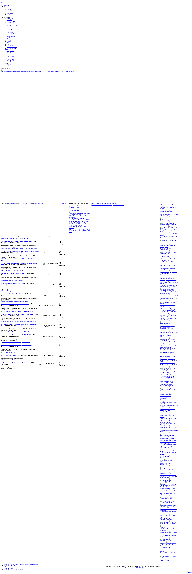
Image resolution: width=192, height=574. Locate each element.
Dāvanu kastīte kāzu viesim (8, 355)
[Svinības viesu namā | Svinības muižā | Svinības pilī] (104, 203)
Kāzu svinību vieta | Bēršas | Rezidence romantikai (166, 329)
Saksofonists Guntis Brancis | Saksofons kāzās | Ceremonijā (167, 437)
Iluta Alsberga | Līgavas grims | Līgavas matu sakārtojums (167, 519)
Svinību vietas (10, 18)
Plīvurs (8, 14)
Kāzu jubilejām (10, 51)
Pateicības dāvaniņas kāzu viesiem (9, 293)
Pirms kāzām (10, 45)
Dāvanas (6, 49)
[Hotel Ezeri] (80, 221)
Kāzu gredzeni (10, 32)
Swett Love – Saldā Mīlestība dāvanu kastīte (12, 362)
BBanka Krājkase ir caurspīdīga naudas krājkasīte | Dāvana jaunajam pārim (168, 364)
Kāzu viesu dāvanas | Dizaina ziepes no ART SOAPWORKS (16, 334)
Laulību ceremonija (11, 21)
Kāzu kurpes (10, 13)
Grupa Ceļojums (164, 458)
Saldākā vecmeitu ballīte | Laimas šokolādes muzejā (168, 512)
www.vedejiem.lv (145, 572)
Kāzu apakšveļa (10, 10)
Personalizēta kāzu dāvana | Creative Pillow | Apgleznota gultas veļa (168, 286)
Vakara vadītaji (10, 33)
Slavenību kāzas (10, 56)
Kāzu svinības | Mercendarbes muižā (168, 220)
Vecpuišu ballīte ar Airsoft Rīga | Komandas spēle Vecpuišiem (167, 378)
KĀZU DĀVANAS (24, 203)
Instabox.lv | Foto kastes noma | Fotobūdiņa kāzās (167, 249)
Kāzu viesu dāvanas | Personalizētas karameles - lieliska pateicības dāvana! (20, 251)
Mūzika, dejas (10, 38)
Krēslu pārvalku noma (165, 323)
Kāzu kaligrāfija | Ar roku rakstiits (168, 523)
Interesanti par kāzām (12, 47)
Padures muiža (163, 400)
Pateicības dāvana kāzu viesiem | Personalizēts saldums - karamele (17, 314)
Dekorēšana (9, 20)
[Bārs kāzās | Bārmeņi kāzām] (80, 225)
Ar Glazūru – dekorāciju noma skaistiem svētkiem (167, 559)
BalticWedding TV (11, 60)
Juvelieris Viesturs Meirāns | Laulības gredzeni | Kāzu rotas (169, 292)
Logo (2, 2)
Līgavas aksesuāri (11, 12)
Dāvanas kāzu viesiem (39, 203)
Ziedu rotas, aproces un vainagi (167, 506)
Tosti (8, 44)
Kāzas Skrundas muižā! (165, 396)
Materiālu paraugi (11, 36)
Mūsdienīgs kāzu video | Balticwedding (166, 463)
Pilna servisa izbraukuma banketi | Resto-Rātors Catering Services (168, 355)
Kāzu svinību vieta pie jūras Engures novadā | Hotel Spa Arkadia (168, 391)
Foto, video (9, 29)
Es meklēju (6, 5)
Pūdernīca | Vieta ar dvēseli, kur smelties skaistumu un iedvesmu (167, 487)
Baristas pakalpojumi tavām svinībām (169, 418)
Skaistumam (9, 9)
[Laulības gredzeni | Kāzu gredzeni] (60, 71)
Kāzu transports (10, 24)
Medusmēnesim (10, 43)
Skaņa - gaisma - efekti (165, 481)
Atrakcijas (9, 41)
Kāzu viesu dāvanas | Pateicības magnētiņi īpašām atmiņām (16, 345)
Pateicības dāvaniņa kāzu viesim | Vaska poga (12, 283)
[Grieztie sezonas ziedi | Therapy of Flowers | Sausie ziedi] (77, 211)
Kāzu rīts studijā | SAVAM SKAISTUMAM (166, 470)
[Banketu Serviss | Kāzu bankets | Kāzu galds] (80, 214)
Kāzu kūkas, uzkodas (12, 25)
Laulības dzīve (10, 65)
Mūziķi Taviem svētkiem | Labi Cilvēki (169, 243)
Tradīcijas (9, 40)
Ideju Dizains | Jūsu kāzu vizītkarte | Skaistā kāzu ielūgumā (168, 349)
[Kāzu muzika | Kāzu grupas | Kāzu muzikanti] (80, 210)
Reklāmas (12, 203)
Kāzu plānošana (10, 22)
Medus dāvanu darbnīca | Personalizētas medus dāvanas (15, 304)
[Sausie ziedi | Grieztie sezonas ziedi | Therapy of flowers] (77, 222)
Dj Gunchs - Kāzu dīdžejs (166, 502)
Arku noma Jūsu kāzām (165, 540)
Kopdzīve (9, 64)
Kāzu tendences (10, 59)
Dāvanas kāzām (10, 52)
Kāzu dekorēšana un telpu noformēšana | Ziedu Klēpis (166, 384)
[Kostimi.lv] (80, 217)
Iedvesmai (6, 55)
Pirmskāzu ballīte (11, 37)
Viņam (5, 16)
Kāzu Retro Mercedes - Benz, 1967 (168, 224)
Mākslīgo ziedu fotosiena (166, 498)
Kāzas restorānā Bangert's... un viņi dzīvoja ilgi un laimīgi (168, 424)
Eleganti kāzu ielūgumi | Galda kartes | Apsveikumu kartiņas (169, 546)
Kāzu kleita (9, 7)
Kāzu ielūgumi (10, 30)
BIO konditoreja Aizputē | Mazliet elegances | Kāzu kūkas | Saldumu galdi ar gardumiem (168, 446)
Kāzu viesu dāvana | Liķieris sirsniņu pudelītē (12, 273)
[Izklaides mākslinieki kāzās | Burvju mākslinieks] (80, 228)
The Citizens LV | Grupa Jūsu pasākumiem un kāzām (167, 412)
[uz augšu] (189, 572)
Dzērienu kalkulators (11, 48)
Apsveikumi (9, 53)
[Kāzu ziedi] (107, 205)
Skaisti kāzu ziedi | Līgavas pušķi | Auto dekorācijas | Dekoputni (168, 312)
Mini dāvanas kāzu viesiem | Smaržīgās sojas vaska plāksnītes (16, 241)
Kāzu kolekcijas (10, 57)
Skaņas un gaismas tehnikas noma (168, 280)
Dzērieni (9, 26)
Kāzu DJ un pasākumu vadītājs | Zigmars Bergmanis (167, 255)
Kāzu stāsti (9, 61)
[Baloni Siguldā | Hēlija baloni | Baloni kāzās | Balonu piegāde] (80, 232)
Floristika (9, 28)
